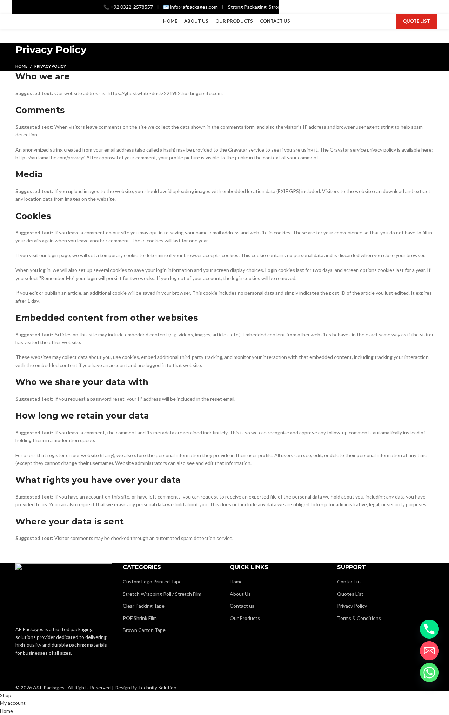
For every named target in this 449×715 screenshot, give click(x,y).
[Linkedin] (61, 672)
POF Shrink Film (140, 618)
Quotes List (350, 594)
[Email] (429, 650)
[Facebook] (24, 672)
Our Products (245, 618)
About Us (240, 594)
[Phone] (429, 629)
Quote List (416, 21)
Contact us (242, 606)
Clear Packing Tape (144, 606)
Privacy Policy (352, 606)
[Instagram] (43, 672)
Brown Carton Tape (144, 630)
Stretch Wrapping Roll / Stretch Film (162, 594)
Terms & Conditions (359, 618)
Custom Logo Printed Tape (152, 581)
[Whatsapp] (429, 672)
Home (21, 66)
